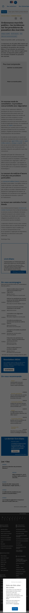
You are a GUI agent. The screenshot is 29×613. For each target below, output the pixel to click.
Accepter (15, 608)
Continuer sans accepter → (16, 582)
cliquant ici (16, 603)
